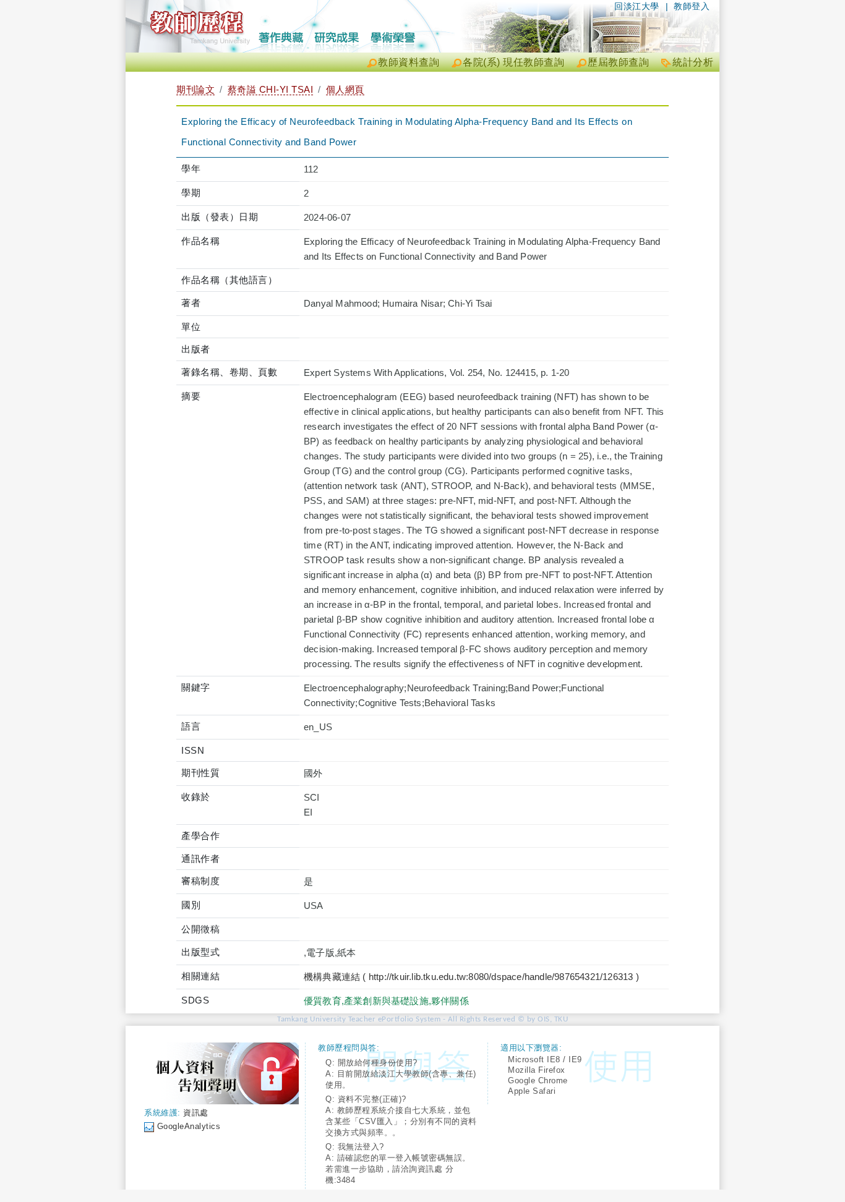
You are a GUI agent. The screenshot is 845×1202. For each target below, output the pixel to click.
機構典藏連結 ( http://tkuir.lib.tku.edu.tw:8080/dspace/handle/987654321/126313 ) (471, 976)
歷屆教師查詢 (618, 62)
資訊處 (195, 1112)
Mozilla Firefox (536, 1070)
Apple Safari (531, 1091)
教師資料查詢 (408, 62)
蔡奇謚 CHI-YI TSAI (271, 89)
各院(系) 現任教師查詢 (513, 62)
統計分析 (692, 62)
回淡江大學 (636, 6)
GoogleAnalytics (189, 1126)
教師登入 (692, 6)
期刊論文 (195, 89)
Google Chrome (538, 1080)
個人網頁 (345, 89)
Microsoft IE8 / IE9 (545, 1059)
